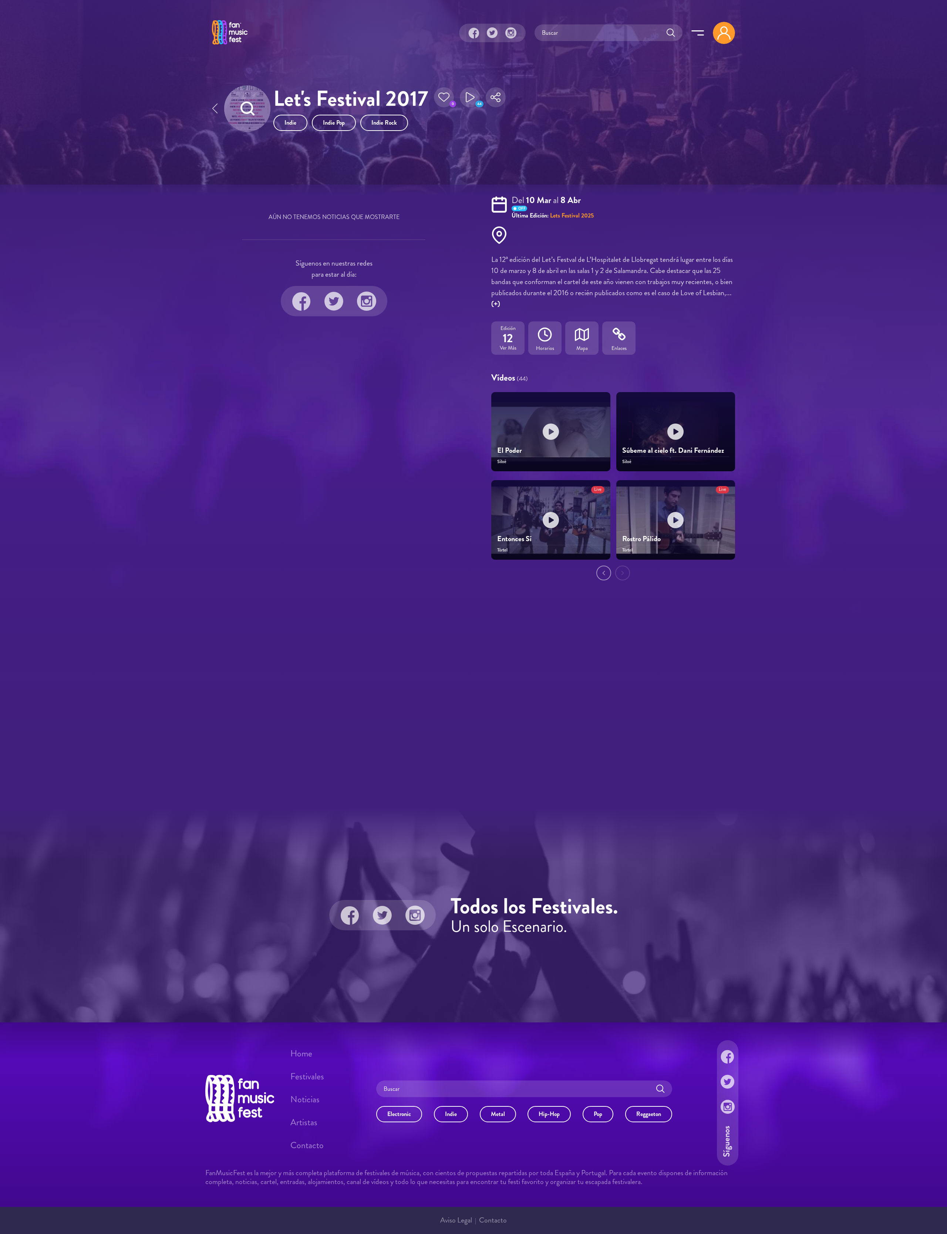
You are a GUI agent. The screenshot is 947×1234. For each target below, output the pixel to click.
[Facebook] (473, 32)
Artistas (303, 1122)
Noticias (305, 1099)
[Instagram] (510, 32)
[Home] (229, 45)
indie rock (384, 122)
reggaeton (648, 1114)
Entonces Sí (514, 538)
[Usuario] (724, 33)
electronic (399, 1114)
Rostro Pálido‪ (641, 538)
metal (498, 1114)
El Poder (509, 450)
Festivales (307, 1076)
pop (598, 1114)
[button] (444, 99)
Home (301, 1053)
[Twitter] (492, 32)
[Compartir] (496, 99)
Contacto (307, 1145)
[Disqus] (473, 695)
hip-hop (549, 1114)
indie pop (334, 122)
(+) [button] (495, 304)
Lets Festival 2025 (572, 215)
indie (290, 122)
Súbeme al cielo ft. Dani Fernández (673, 450)
